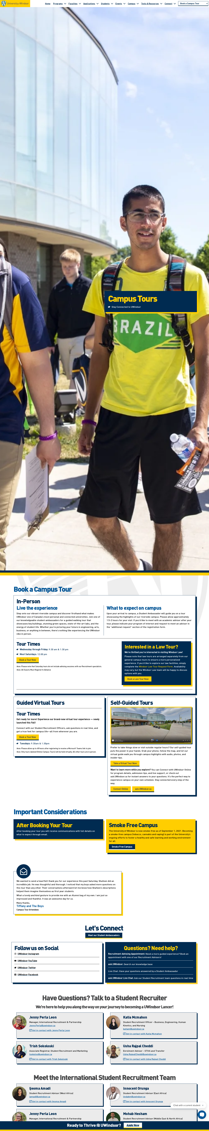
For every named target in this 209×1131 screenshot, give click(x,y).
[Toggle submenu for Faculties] (80, 3)
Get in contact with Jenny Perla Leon (51, 1030)
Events (118, 3)
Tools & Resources (150, 3)
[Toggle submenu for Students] (112, 3)
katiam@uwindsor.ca (133, 1028)
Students (105, 3)
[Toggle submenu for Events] (124, 3)
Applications (89, 3)
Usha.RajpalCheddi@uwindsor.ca (139, 1054)
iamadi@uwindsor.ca (39, 1096)
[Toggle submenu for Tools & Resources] (161, 3)
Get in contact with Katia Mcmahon (143, 1033)
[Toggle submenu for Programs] (65, 3)
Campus (131, 3)
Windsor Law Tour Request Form (156, 666)
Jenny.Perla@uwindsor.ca (42, 1025)
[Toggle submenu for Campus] (137, 3)
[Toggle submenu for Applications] (97, 3)
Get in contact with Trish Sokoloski (50, 1058)
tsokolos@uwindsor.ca (40, 1054)
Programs (58, 3)
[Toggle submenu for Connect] (174, 3)
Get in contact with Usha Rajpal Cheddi (145, 1058)
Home (47, 3)
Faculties (73, 3)
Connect (168, 3)
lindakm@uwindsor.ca (134, 1096)
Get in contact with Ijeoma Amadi (49, 1101)
